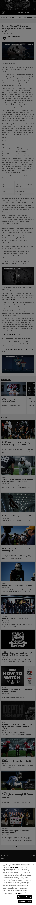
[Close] (33, 864)
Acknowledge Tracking (25, 901)
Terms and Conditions (14, 867)
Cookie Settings (18, 893)
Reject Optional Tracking (24, 897)
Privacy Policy (15, 870)
